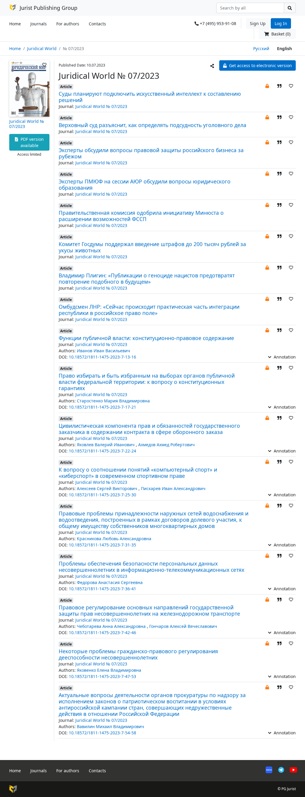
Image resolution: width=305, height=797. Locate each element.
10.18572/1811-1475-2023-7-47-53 (102, 676)
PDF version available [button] (31, 142)
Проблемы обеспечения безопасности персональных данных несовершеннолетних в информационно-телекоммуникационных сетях (151, 566)
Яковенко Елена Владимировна (109, 670)
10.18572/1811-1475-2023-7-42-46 (102, 632)
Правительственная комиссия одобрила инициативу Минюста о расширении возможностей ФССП (141, 216)
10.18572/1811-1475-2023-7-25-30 (102, 495)
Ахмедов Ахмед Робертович (166, 444)
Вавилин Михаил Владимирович (110, 726)
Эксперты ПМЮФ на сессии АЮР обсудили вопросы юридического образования (145, 184)
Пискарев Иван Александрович (173, 488)
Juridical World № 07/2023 (26, 123)
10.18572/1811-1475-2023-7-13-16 (102, 357)
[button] (267, 86)
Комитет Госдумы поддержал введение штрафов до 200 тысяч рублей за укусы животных (152, 247)
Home (15, 24)
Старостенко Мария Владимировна (113, 401)
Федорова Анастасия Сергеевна (110, 582)
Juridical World (42, 48)
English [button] (284, 48)
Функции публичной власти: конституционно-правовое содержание (146, 338)
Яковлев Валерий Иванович (106, 444)
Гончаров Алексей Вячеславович (183, 626)
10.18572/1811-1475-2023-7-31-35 (102, 545)
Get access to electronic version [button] (260, 65)
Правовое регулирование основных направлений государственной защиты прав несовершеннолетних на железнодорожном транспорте (149, 610)
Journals (38, 24)
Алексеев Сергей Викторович (108, 488)
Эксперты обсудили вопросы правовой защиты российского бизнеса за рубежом (151, 153)
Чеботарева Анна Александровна (112, 626)
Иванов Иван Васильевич (103, 350)
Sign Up (258, 23)
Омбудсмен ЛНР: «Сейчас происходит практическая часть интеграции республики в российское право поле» (149, 309)
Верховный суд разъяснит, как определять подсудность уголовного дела (152, 125)
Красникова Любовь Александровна (114, 538)
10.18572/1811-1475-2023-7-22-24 (102, 451)
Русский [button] (261, 48)
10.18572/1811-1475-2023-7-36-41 (102, 588)
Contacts (97, 24)
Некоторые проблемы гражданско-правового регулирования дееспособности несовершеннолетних (138, 654)
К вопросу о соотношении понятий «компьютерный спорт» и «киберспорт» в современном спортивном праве (138, 472)
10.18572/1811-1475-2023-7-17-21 (102, 407)
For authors (67, 24)
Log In (281, 23)
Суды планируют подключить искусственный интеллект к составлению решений (150, 97)
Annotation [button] (284, 357)
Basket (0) (280, 34)
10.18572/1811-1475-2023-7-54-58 (102, 733)
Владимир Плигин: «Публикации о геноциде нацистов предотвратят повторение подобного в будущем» (147, 278)
